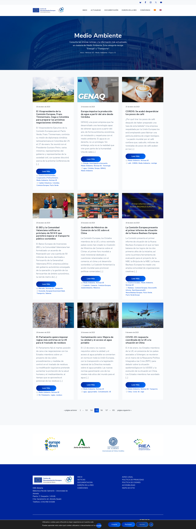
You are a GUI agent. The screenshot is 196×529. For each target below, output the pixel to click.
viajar (142, 392)
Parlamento (46, 395)
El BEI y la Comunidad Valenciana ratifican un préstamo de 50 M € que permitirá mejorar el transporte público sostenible (52, 233)
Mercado (42, 288)
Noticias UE (90, 53)
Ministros (96, 288)
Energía (85, 163)
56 (102, 410)
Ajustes (142, 524)
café (129, 163)
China (130, 392)
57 (107, 410)
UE (110, 392)
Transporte (59, 288)
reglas (53, 395)
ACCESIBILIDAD (128, 485)
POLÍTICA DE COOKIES (131, 482)
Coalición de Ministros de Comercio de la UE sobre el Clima (95, 230)
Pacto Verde (54, 185)
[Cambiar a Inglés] (160, 10)
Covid (135, 392)
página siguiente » (124, 410)
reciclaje (154, 163)
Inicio (82, 53)
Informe (128, 290)
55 (97, 410)
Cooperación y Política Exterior (47, 178)
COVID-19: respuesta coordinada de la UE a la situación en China (138, 340)
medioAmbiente (86, 288)
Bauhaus (131, 288)
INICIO (79, 477)
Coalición (86, 285)
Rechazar (128, 524)
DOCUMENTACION (84, 482)
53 (87, 410)
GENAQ (103, 168)
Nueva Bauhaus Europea (134, 293)
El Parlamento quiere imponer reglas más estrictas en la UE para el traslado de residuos (52, 340)
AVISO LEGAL (127, 477)
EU (40, 395)
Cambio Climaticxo (45, 183)
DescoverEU (152, 288)
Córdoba (91, 168)
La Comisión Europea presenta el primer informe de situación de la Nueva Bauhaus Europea (142, 230)
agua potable (92, 392)
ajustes (98, 525)
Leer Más (46, 171)
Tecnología (106, 166)
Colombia (56, 183)
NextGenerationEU (138, 290)
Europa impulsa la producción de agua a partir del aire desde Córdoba (97, 114)
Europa (97, 168)
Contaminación (103, 392)
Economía (42, 291)
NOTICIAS (81, 480)
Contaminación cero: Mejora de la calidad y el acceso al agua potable (97, 340)
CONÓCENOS (82, 488)
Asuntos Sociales (134, 283)
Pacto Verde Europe (133, 295)
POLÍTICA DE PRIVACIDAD (133, 480)
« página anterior (70, 410)
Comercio (94, 285)
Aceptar (114, 524)
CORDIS (135, 163)
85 (114, 410)
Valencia (48, 293)
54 (92, 410)
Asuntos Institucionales (47, 175)
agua (85, 168)
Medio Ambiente (101, 53)
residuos (59, 395)
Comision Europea (43, 185)
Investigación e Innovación (98, 163)
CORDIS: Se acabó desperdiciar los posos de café (142, 113)
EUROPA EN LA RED (85, 485)
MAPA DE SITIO (128, 488)
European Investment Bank (55, 291)
